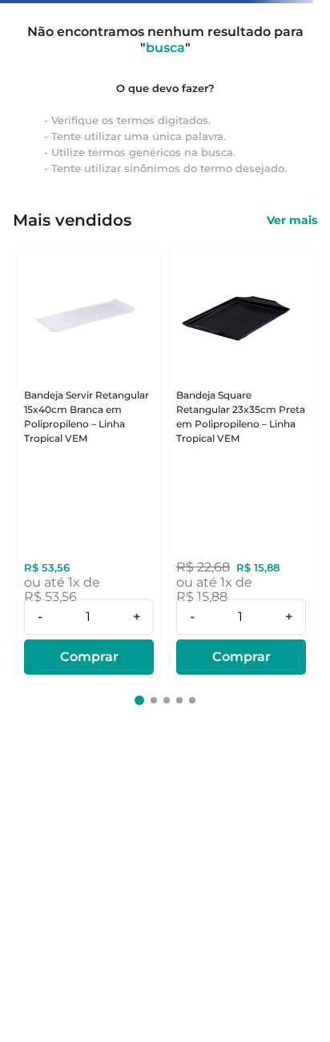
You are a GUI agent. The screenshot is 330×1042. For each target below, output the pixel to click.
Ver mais (292, 220)
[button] (139, 700)
